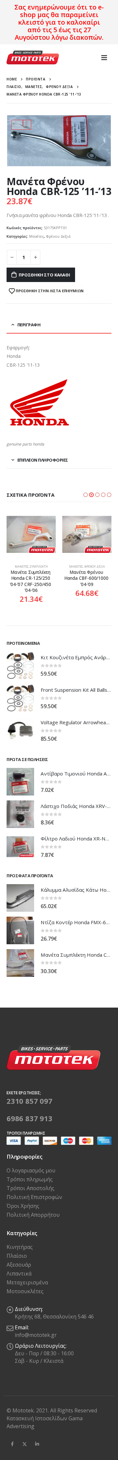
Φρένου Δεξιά (58, 236)
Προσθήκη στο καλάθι (44, 275)
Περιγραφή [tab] (29, 325)
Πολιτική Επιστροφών (34, 1197)
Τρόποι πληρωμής (30, 1179)
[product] (31, 534)
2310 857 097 (29, 1101)
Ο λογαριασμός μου (31, 1170)
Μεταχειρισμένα (27, 1282)
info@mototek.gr (36, 1335)
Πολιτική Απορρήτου (33, 1214)
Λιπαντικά (19, 1273)
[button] (85, 495)
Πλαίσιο (17, 1255)
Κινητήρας (20, 1247)
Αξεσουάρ (19, 1264)
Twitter (25, 1444)
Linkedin (37, 1444)
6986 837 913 (29, 1118)
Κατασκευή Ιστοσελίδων (38, 1418)
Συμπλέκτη (39, 566)
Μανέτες (36, 236)
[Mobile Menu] (104, 57)
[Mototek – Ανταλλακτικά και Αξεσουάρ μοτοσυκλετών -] (33, 58)
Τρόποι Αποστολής (30, 1188)
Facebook (12, 1444)
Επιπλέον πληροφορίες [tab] (42, 460)
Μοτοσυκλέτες (25, 1291)
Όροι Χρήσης (23, 1205)
